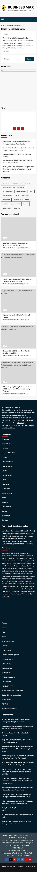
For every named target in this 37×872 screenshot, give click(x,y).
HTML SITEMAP (7, 686)
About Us (20, 423)
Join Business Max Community (12, 690)
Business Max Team (9, 41)
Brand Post (6, 183)
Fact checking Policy (8, 677)
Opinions (5, 204)
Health (17, 195)
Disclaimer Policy (7, 659)
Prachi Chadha (8, 248)
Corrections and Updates (10, 655)
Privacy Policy (6, 699)
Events (31, 191)
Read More (5, 51)
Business (27, 183)
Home (4, 628)
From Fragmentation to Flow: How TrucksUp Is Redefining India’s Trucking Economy (17, 802)
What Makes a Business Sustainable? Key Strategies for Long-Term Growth (16, 143)
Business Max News (9, 187)
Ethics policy (6, 672)
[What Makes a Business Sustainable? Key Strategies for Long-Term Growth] (18, 229)
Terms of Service (21, 594)
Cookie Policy (6, 650)
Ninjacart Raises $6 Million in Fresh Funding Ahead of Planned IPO (17, 161)
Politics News (15, 204)
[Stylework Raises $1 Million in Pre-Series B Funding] (18, 301)
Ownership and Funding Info (11, 695)
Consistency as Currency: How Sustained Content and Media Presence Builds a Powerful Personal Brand (17, 780)
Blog (3, 632)
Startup (25, 204)
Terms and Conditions (9, 708)
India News (25, 195)
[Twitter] (18, 128)
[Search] (34, 19)
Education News (8, 191)
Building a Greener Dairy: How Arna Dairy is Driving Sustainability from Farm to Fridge (16, 795)
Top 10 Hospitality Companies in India (15, 38)
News (27, 200)
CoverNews (29, 866)
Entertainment (21, 191)
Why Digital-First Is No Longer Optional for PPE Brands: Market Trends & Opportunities (18, 763)
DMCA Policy (6, 664)
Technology (7, 208)
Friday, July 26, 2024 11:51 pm (23, 40)
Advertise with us (8, 641)
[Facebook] (14, 128)
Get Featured (6, 681)
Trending (6, 34)
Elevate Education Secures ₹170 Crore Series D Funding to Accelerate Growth (18, 149)
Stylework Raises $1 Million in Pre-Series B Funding (17, 155)
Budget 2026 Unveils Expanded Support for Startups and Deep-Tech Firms (16, 822)
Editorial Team (7, 668)
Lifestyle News (17, 200)
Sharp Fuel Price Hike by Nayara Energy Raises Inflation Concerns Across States (17, 789)
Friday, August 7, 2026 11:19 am (21, 248)
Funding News (7, 195)
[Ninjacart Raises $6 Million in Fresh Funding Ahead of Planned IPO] (18, 336)
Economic (20, 187)
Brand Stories (17, 183)
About (4, 637)
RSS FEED (5, 704)
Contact (4, 646)
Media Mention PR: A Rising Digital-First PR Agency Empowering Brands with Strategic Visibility (16, 771)
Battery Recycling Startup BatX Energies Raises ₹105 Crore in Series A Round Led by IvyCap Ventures (18, 169)
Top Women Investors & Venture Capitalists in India (17, 816)
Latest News (6, 200)
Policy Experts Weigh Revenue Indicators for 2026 (17, 809)
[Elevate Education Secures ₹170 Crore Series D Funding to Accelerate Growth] (18, 265)
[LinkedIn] (22, 128)
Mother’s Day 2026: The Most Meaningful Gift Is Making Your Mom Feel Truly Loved (18, 757)
